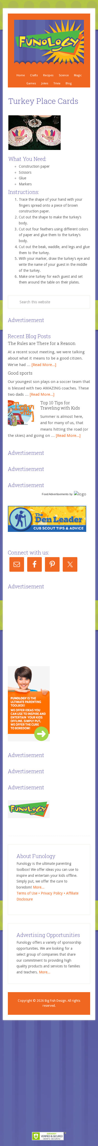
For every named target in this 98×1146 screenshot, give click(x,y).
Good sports (20, 373)
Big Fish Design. (56, 1001)
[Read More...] (44, 364)
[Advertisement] (47, 623)
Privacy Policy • (53, 893)
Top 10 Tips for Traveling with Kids (60, 405)
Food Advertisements (55, 494)
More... (38, 887)
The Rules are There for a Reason (42, 343)
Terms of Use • (28, 893)
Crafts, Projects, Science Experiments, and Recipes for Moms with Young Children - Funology (49, 42)
